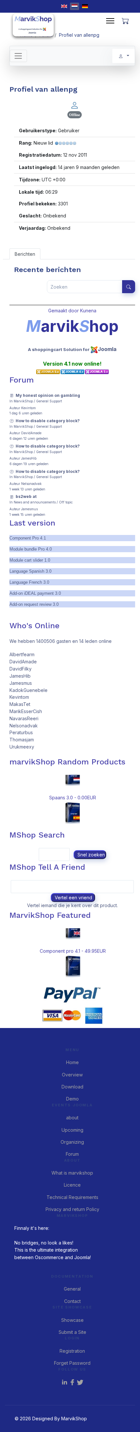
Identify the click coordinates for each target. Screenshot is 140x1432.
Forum (72, 1154)
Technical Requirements (72, 1197)
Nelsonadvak (31, 484)
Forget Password (72, 1363)
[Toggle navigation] (18, 56)
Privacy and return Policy (72, 1209)
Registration (72, 1351)
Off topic (66, 502)
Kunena (88, 310)
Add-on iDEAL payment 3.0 (35, 593)
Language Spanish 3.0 (30, 571)
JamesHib (28, 458)
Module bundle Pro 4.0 (30, 549)
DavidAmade (31, 433)
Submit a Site (72, 1332)
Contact (72, 1301)
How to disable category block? (48, 420)
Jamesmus (29, 509)
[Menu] (110, 21)
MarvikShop (23, 401)
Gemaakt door (64, 310)
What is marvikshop (72, 1173)
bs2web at (26, 496)
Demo (72, 1098)
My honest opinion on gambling (48, 395)
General (72, 1289)
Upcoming (72, 1130)
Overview (72, 1074)
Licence (72, 1185)
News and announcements (35, 502)
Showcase (72, 1320)
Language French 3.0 (29, 582)
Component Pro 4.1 (27, 538)
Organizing (72, 1142)
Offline (74, 115)
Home (72, 1062)
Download (72, 1086)
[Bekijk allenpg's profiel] (74, 105)
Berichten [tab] (25, 254)
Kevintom (28, 408)
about (72, 1117)
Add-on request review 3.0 (34, 604)
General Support (49, 401)
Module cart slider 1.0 (29, 560)
